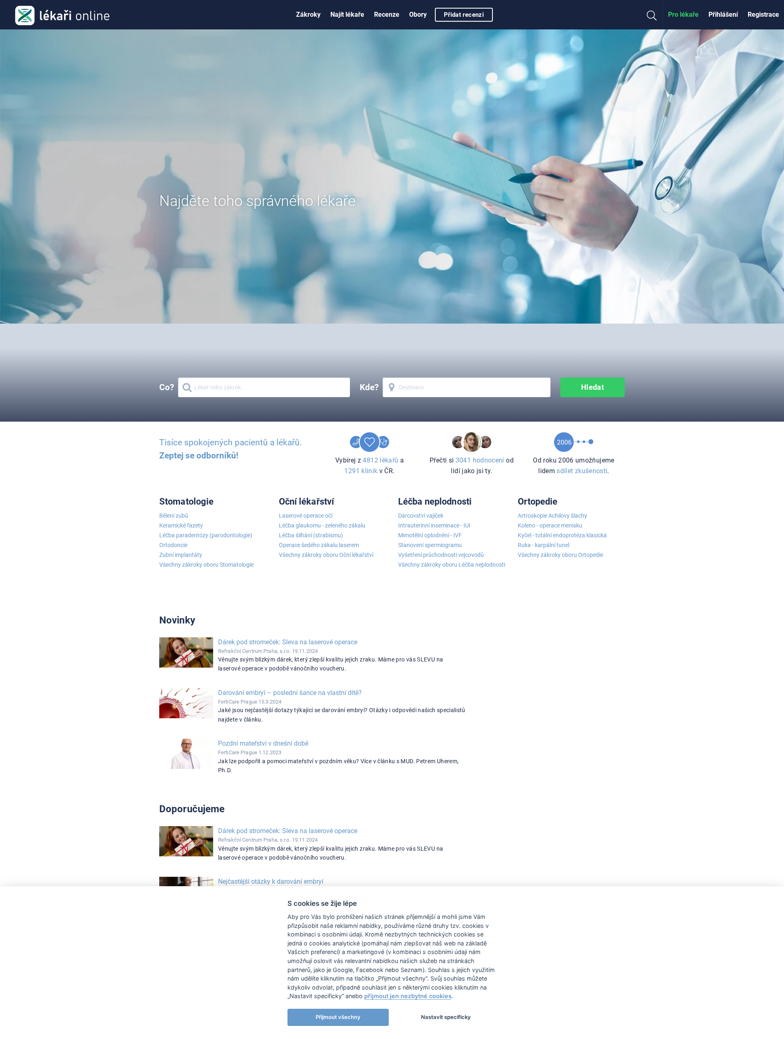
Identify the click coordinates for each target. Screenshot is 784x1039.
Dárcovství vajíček (420, 515)
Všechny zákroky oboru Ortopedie (560, 555)
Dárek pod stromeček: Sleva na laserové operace (287, 642)
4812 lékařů (380, 460)
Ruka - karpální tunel (543, 545)
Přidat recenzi (464, 14)
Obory (418, 14)
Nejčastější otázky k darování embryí (270, 881)
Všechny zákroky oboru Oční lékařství (326, 555)
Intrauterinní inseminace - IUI (434, 525)
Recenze (386, 14)
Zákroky (308, 14)
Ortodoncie (173, 545)
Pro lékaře (683, 14)
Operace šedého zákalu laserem (319, 545)
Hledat (592, 387)
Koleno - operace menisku (550, 525)
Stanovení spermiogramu (430, 545)
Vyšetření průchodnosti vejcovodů (441, 555)
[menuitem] (308, 14)
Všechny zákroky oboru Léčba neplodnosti (451, 564)
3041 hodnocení (480, 460)
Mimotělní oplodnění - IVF (430, 535)
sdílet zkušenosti (582, 471)
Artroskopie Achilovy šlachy (552, 515)
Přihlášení (723, 14)
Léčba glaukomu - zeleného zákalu (322, 525)
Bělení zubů (173, 515)
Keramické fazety (181, 525)
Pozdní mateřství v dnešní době (263, 743)
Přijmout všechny (338, 1017)
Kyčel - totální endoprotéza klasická (562, 535)
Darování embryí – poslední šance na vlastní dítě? (290, 693)
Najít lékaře (347, 14)
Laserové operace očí (305, 515)
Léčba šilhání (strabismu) (311, 535)
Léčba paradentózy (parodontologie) (205, 535)
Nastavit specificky (446, 1017)
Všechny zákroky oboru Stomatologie (206, 564)
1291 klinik (360, 471)
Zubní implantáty (180, 555)
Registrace (763, 14)
